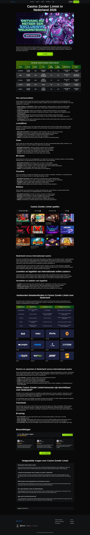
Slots (66, 210)
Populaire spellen (22, 210)
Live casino (37, 210)
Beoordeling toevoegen (67, 434)
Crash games (51, 210)
